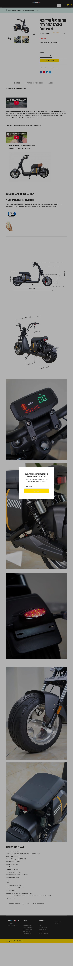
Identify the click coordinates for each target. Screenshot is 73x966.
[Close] (52, 469)
